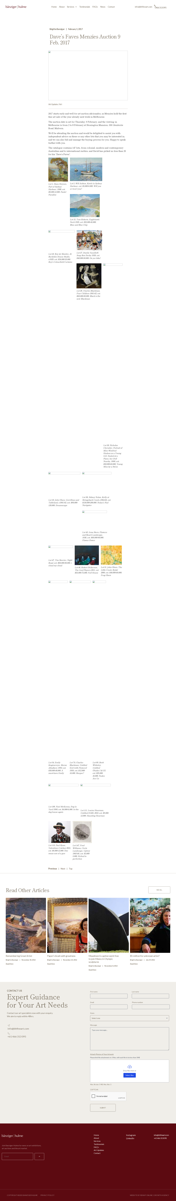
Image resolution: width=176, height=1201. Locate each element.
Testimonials (84, 7)
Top (70, 868)
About (61, 7)
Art (60, 104)
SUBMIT (103, 1108)
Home (54, 7)
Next (63, 868)
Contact (111, 7)
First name (93, 992)
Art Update (53, 104)
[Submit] (39, 1156)
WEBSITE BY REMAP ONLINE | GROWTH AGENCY (149, 1195)
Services (70, 7)
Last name (135, 992)
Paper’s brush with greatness (61, 955)
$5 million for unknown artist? (144, 955)
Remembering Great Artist (19, 955)
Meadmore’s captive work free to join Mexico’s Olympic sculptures (104, 958)
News (102, 7)
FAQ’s (95, 7)
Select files (129, 1075)
